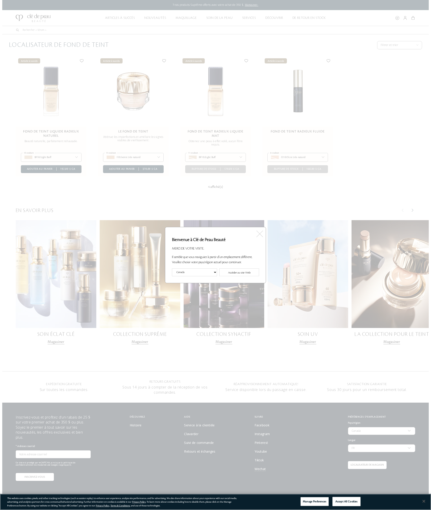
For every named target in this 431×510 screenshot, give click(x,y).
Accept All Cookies (346, 501)
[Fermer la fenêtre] (259, 232)
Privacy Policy (139, 502)
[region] (215, 502)
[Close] (424, 501)
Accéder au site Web (239, 272)
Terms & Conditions (120, 505)
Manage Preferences (314, 501)
